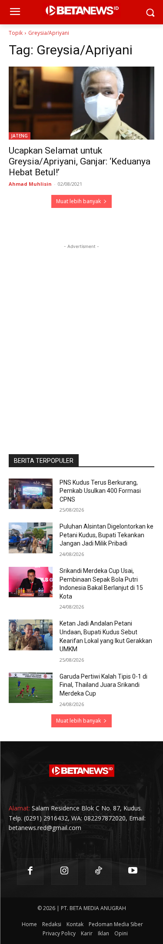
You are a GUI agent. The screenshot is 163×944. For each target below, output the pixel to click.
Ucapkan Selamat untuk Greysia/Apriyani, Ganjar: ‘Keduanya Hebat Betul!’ (79, 161)
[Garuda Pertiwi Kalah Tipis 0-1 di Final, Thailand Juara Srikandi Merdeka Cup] (31, 688)
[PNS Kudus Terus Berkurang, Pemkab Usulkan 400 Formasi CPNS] (31, 494)
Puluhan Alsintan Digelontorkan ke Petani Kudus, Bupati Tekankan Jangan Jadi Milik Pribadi (106, 535)
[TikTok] (99, 871)
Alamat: (19, 808)
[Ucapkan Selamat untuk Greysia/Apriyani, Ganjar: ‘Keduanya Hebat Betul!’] (81, 103)
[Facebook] (30, 871)
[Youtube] (133, 871)
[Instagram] (64, 871)
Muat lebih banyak (78, 201)
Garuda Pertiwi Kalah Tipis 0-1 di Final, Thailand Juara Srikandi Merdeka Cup (103, 685)
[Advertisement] (81, 332)
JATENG (19, 136)
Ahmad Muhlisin (30, 184)
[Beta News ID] (81, 771)
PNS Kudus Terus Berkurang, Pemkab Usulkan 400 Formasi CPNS (100, 491)
